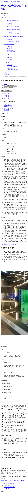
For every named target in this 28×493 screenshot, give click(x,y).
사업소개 (9, 24)
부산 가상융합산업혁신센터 (11, 20)
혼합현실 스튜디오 (9, 108)
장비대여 (9, 48)
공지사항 (9, 57)
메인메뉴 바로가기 (6, 1)
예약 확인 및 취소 (11, 51)
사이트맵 (9, 65)
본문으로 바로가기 (16, 1)
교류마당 (6, 54)
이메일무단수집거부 (12, 70)
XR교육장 (6, 110)
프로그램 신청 (11, 50)
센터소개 (9, 23)
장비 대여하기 (12, 244)
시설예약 (9, 47)
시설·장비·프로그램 (9, 44)
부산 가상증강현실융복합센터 (12, 29)
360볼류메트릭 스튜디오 (10, 106)
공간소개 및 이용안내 (13, 26)
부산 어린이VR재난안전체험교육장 (13, 36)
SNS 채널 (9, 59)
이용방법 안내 (8, 105)
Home (5, 84)
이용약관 (9, 68)
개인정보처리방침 (12, 66)
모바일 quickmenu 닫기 (6, 90)
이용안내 (6, 62)
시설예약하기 (4, 244)
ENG (5, 17)
